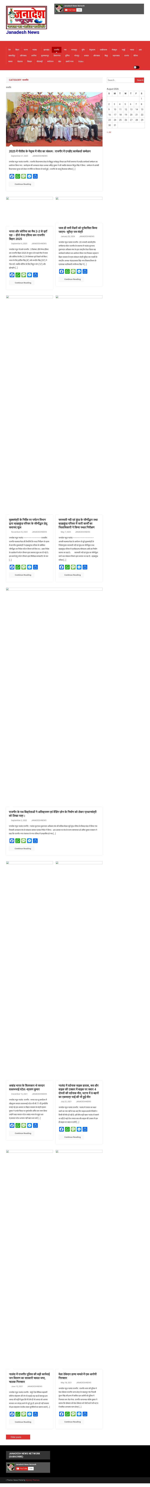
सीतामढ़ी (40, 61)
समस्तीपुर (11, 55)
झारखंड (46, 50)
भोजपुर (76, 55)
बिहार (17, 50)
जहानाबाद (116, 55)
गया (65, 50)
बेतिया (136, 55)
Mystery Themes (32, 1480)
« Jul (109, 132)
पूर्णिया (67, 55)
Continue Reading (23, 184)
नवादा (132, 50)
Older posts (16, 1437)
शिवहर (29, 61)
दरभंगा (126, 55)
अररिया (33, 55)
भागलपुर (74, 50)
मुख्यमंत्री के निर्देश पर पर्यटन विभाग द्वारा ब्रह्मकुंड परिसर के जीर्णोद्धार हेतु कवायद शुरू (28, 523)
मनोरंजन (50, 61)
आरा (140, 50)
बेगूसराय (92, 50)
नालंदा (34, 50)
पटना (26, 50)
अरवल (86, 55)
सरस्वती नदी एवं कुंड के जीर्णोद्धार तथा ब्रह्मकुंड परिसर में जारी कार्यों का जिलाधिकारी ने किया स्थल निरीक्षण (78, 523)
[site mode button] (136, 67)
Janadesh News (22, 32)
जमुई (123, 50)
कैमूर (106, 55)
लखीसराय (103, 50)
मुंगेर (83, 50)
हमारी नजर (70, 61)
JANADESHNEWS (39, 156)
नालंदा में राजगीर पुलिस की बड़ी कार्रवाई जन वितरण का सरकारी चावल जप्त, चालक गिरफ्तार (29, 1378)
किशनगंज (57, 55)
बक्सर (10, 61)
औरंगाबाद (23, 55)
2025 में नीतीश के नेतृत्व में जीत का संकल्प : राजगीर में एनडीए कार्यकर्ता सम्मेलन (50, 151)
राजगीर (56, 50)
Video (80, 61)
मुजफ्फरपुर (45, 55)
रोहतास (20, 61)
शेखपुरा (114, 50)
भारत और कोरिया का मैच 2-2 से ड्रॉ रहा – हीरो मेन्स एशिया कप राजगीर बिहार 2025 (28, 235)
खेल (59, 61)
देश (9, 50)
